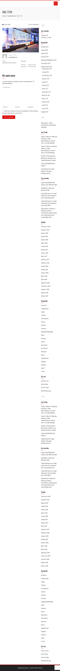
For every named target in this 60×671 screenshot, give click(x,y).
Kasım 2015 (44, 273)
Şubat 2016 (44, 266)
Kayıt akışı (44, 384)
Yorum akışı (45, 387)
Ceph (43, 50)
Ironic (44, 89)
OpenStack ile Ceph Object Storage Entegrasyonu (47, 171)
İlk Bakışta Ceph (46, 188)
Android (43, 47)
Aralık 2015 (44, 270)
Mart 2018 (44, 243)
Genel (43, 53)
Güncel (43, 57)
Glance (44, 79)
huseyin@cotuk (13, 57)
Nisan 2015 (44, 296)
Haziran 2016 (45, 263)
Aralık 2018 (44, 236)
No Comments (34, 24)
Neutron (44, 95)
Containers (45, 75)
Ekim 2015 (44, 276)
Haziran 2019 (45, 230)
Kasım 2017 (44, 253)
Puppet (43, 112)
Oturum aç (45, 381)
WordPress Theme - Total (25, 668)
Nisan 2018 (44, 240)
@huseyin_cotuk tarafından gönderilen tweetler (48, 125)
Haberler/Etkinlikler (47, 60)
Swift (43, 105)
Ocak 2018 (44, 246)
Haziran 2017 (45, 260)
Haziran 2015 (45, 289)
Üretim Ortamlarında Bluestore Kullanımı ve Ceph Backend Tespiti (48, 158)
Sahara (44, 102)
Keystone (45, 92)
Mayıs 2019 (44, 233)
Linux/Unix (44, 63)
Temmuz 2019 (45, 227)
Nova (43, 99)
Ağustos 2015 (45, 283)
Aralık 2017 (44, 250)
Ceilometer (45, 69)
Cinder (44, 72)
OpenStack (45, 67)
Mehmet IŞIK (53, 185)
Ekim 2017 (44, 256)
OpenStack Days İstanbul (9, 63)
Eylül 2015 (44, 279)
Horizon (44, 85)
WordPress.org (46, 391)
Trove (44, 108)
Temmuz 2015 (45, 286)
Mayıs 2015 (44, 293)
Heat (43, 82)
